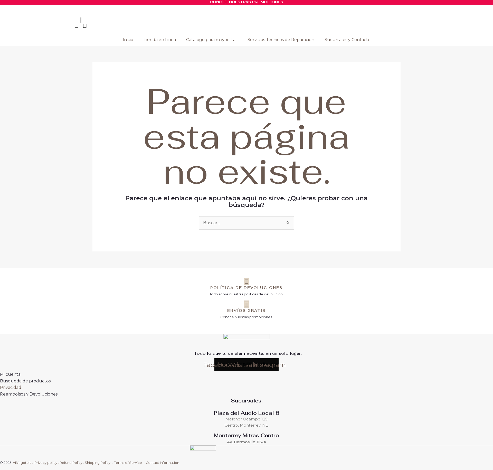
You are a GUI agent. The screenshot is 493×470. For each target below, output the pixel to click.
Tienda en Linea (160, 39)
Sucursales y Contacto (348, 39)
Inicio (128, 39)
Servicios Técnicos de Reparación (281, 39)
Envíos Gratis (246, 310)
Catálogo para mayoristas (211, 39)
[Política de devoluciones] (246, 281)
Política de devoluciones (246, 287)
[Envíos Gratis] (246, 304)
